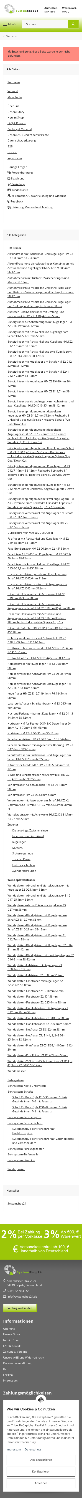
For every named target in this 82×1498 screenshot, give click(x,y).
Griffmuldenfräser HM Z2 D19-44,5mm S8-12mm (39, 658)
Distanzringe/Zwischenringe (30, 830)
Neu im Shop (11, 1340)
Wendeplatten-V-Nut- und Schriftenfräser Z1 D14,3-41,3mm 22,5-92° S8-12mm (40, 1063)
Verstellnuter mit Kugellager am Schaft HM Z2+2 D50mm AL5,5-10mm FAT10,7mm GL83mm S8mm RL (40, 804)
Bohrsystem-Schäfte (20, 1092)
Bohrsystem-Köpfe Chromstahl (27, 1086)
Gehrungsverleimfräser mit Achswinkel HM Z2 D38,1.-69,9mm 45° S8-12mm (37, 640)
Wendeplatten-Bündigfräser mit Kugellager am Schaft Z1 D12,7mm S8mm (37, 917)
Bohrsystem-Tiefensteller (24, 1154)
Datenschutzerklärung (17, 1363)
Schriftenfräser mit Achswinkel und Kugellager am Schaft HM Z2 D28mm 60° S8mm (39, 757)
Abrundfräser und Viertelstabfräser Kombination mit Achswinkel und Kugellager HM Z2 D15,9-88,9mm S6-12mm (41, 268)
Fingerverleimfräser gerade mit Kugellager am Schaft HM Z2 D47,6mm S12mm (37, 576)
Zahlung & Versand (15, 1352)
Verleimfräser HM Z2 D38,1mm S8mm (32, 795)
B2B (5, 1369)
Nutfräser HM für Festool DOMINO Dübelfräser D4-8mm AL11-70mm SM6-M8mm (40, 726)
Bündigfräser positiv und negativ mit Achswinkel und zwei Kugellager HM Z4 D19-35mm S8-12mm (41, 403)
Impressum (14, 1449)
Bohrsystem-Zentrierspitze (24, 1117)
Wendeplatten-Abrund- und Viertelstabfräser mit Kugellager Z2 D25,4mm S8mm (38, 888)
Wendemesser (17, 1071)
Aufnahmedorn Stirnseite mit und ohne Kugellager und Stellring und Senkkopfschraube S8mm (39, 304)
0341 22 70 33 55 (18, 1291)
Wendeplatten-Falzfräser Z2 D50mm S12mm (36, 975)
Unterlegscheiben (23, 865)
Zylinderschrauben (24, 871)
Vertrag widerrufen (20, 1308)
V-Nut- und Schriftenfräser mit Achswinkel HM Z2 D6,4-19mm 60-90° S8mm (38, 777)
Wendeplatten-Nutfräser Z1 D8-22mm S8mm (36, 1029)
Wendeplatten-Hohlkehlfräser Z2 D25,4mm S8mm (39, 1024)
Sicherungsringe (22, 853)
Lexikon (8, 1375)
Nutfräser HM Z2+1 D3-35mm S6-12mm (33, 733)
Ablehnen (41, 1483)
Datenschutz (33, 1449)
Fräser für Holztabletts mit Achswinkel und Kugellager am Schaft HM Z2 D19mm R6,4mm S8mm (41, 606)
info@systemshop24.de (22, 1296)
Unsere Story (11, 1334)
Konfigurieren (41, 1471)
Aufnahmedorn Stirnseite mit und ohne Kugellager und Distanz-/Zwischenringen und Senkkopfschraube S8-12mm (41, 292)
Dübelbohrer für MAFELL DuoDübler (30, 533)
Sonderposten (16, 1169)
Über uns (9, 1329)
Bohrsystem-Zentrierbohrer (25, 1123)
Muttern (17, 848)
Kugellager (19, 842)
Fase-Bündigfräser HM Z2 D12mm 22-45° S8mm (38, 549)
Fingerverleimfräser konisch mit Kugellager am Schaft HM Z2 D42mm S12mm (37, 586)
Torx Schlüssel (21, 859)
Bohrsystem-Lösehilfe (21, 1160)
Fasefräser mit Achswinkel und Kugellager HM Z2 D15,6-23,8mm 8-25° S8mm (39, 566)
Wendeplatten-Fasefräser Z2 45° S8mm (33, 996)
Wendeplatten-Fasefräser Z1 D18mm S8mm (36, 991)
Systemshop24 (17, 1203)
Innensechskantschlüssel (28, 836)
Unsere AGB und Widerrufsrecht (23, 1357)
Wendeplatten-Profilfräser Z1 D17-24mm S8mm (38, 1055)
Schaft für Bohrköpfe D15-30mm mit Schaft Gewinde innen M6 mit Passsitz (39, 1099)
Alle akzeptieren (41, 1459)
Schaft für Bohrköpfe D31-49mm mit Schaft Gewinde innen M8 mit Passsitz (39, 1109)
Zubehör (13, 824)
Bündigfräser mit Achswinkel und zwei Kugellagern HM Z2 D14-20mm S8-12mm (40, 354)
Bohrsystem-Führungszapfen (26, 1149)
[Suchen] (73, 24)
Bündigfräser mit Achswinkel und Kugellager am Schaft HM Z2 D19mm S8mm (38, 334)
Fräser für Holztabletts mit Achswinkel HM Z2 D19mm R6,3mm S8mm (36, 596)
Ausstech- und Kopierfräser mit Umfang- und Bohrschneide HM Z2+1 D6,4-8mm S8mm (36, 314)
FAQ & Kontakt (12, 1346)
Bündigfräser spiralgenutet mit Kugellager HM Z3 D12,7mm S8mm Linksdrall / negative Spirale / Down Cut (41, 489)
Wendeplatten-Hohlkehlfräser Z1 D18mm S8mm (38, 1018)
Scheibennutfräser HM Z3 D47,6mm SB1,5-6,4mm (39, 739)
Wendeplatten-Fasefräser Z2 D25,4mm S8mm (37, 1002)
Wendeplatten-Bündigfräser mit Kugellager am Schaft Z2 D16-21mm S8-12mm (37, 927)
